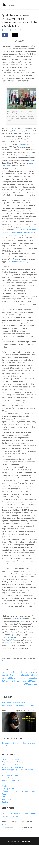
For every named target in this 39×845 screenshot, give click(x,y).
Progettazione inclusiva (11, 781)
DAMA (22, 144)
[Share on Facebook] (5, 35)
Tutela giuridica (8, 789)
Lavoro (4, 783)
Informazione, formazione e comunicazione (19, 791)
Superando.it (10, 637)
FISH (8, 640)
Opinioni (5, 802)
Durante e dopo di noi (10, 772)
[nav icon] (34, 4)
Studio (4, 786)
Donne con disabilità (10, 775)
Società (5, 797)
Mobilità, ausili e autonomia (12, 767)
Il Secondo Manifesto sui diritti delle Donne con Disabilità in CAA (19, 815)
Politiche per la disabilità (11, 759)
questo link (17, 262)
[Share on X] (15, 35)
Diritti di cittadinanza (10, 764)
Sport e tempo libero (10, 799)
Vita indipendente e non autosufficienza (17, 770)
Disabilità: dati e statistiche (12, 762)
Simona (5, 30)
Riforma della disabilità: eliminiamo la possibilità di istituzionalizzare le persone (18, 704)
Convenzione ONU (21, 131)
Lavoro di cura (7, 778)
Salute (4, 794)
